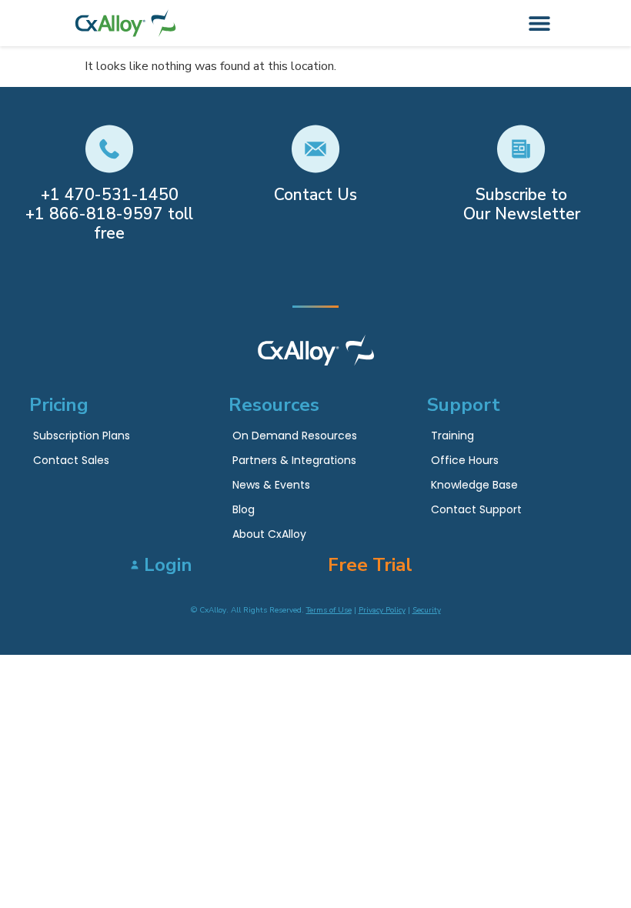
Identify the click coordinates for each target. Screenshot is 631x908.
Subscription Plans (81, 435)
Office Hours (465, 460)
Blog (243, 509)
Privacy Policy (382, 610)
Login (168, 564)
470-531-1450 (122, 194)
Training (452, 435)
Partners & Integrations (294, 460)
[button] (539, 23)
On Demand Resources (294, 435)
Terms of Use (329, 610)
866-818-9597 (106, 214)
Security (426, 610)
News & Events (271, 484)
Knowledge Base (474, 484)
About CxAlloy (269, 534)
